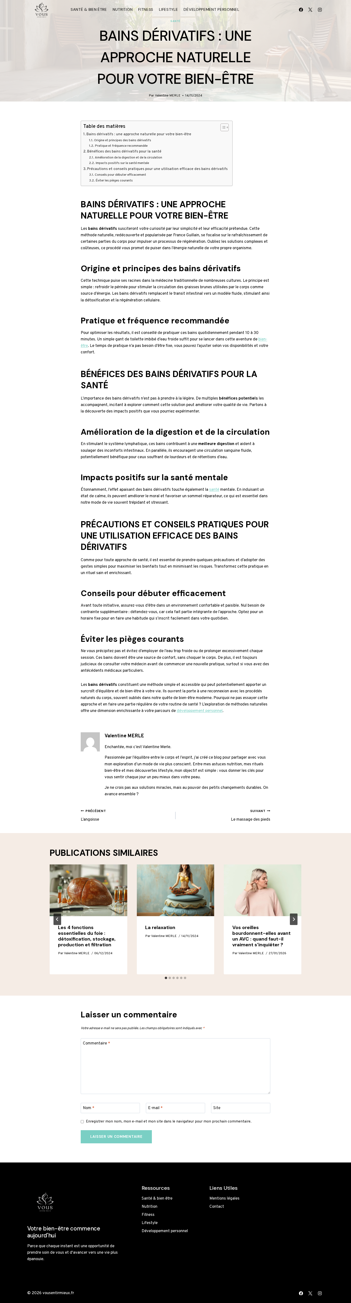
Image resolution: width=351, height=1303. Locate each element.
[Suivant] (294, 919)
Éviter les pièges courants (114, 181)
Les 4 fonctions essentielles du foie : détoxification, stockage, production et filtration (87, 936)
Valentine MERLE (168, 96)
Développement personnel (211, 9)
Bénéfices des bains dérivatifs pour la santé (124, 151)
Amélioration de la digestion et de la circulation (128, 158)
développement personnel (200, 711)
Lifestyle (168, 9)
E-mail (155, 1108)
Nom (88, 1108)
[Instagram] (320, 10)
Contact (216, 1206)
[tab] (166, 978)
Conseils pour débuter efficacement (120, 175)
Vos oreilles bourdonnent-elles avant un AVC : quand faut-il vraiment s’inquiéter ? (261, 936)
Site (216, 1108)
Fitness (145, 9)
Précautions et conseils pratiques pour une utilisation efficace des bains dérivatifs (157, 169)
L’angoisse (93, 815)
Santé (175, 21)
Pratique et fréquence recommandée (121, 146)
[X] (310, 10)
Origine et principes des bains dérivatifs (122, 140)
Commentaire (96, 1043)
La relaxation (160, 927)
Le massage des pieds (250, 815)
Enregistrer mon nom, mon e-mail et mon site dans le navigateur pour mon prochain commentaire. (168, 1121)
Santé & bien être (89, 9)
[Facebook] (301, 10)
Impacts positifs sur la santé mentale (122, 163)
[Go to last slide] (57, 919)
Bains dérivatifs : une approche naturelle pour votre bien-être (138, 134)
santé (214, 489)
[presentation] (88, 890)
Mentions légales (224, 1198)
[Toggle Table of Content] (222, 127)
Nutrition (123, 9)
